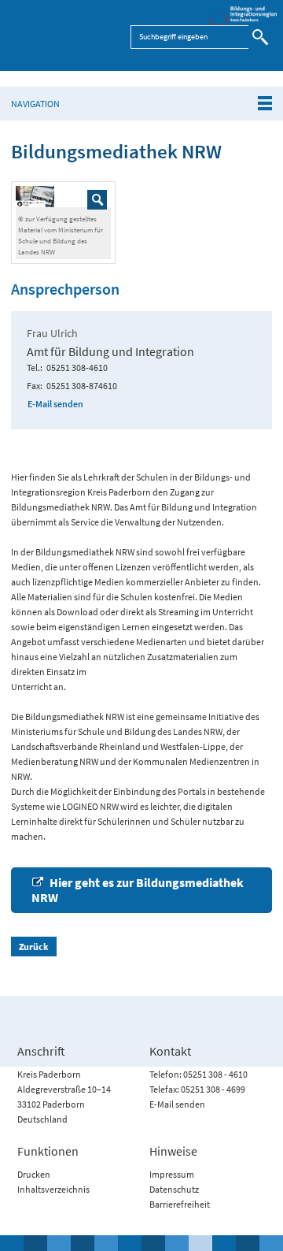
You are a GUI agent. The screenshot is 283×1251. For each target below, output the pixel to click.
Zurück (34, 946)
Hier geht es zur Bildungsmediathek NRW (137, 889)
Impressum (171, 1174)
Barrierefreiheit (179, 1204)
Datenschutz (174, 1189)
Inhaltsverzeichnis (53, 1189)
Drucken (33, 1174)
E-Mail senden (55, 404)
